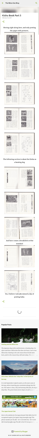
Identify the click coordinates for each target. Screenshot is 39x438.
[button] (3, 21)
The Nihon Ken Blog (12, 3)
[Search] (36, 3)
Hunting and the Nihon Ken (9, 344)
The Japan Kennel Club (8, 411)
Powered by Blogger (21, 431)
